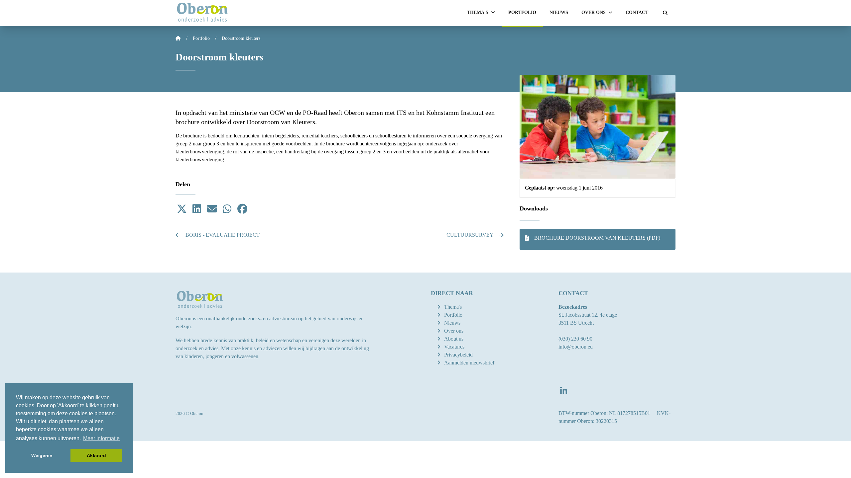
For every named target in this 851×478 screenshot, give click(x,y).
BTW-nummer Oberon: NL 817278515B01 (604, 413)
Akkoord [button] (96, 455)
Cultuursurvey (470, 235)
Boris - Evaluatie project (222, 235)
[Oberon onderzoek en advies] (202, 13)
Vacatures (454, 347)
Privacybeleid (458, 355)
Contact (637, 12)
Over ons (453, 331)
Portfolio (522, 12)
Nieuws (558, 12)
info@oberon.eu (575, 347)
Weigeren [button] (42, 455)
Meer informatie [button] (101, 438)
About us (453, 339)
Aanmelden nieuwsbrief (469, 362)
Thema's (453, 307)
